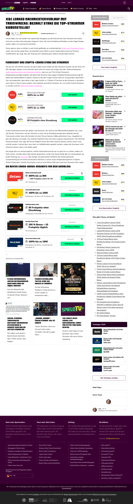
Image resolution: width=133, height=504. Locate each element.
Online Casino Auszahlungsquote (80, 445)
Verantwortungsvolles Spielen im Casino (20, 445)
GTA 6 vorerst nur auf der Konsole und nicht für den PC (114, 129)
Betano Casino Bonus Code (33, 172)
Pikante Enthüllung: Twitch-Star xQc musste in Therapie (44, 281)
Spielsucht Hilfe (106, 457)
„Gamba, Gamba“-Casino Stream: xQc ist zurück (45, 320)
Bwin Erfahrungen (107, 192)
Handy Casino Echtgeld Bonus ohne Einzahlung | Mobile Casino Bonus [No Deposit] (111, 296)
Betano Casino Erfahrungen (36, 92)
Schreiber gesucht (106, 469)
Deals (63, 3)
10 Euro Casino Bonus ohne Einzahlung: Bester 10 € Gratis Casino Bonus (111, 242)
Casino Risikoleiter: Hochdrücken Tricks (19, 457)
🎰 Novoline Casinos (61, 8)
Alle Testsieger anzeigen (109, 378)
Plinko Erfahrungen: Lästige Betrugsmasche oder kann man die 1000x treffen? (17, 282)
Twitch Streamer (34, 13)
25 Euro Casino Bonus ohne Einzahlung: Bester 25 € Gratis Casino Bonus (111, 258)
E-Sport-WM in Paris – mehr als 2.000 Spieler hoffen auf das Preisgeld (114, 84)
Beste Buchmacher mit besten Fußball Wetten (113, 348)
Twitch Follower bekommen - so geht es (82, 465)
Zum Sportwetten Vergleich (109, 208)
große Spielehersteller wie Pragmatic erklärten (23, 72)
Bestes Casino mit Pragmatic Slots (80, 454)
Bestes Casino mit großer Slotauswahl (111, 367)
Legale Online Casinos (45, 454)
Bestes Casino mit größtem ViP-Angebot (113, 358)
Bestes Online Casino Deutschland (49, 463)
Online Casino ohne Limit (15, 465)
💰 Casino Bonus (45, 8)
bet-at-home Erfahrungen (110, 60)
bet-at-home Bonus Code (32, 238)
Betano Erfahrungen (108, 175)
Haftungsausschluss (107, 463)
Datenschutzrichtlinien (108, 448)
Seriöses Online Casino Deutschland (50, 448)
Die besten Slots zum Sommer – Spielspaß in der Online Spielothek (113, 114)
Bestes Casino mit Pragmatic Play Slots (112, 339)
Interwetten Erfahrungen (35, 105)
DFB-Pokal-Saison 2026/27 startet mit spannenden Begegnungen (113, 143)
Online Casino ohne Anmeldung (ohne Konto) (19, 461)
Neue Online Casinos (45, 445)
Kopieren (82, 173)
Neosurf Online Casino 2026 (107, 253)
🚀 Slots (89, 8)
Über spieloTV (105, 445)
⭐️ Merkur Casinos (77, 8)
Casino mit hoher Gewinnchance (48, 460)
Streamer (24, 157)
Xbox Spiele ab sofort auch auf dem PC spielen (113, 98)
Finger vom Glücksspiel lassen (72, 48)
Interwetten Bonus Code (32, 189)
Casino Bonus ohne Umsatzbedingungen (82, 462)
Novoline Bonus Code (31, 221)
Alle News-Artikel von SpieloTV (111, 478)
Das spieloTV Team (107, 454)
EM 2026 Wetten (103, 313)
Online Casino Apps (45, 457)
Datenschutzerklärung (108, 460)
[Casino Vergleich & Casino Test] (11, 8)
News (69, 3)
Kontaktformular (106, 472)
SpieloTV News (24, 13)
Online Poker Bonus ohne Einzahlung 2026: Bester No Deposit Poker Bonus (110, 277)
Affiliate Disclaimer (107, 466)
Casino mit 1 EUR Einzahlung (79, 451)
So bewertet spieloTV (108, 451)
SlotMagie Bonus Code (32, 204)
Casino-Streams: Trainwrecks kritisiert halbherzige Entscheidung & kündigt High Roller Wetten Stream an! (17, 324)
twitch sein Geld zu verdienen (31, 86)
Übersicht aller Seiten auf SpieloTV (112, 475)
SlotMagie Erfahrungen (34, 118)
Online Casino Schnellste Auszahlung (81, 448)
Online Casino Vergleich (12, 13)
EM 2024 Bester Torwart (106, 316)
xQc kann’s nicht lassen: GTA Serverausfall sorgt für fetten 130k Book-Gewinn (72, 322)
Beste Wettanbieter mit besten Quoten (113, 330)
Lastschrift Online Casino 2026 (108, 231)
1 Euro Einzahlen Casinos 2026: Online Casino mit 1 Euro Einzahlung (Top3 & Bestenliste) (110, 225)
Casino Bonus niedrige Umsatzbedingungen (77, 458)
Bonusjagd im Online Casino (16, 448)
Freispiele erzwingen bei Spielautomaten (20, 451)
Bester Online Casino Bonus (47, 451)
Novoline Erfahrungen (108, 51)
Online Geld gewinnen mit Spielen (18, 454)
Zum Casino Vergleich (109, 67)
